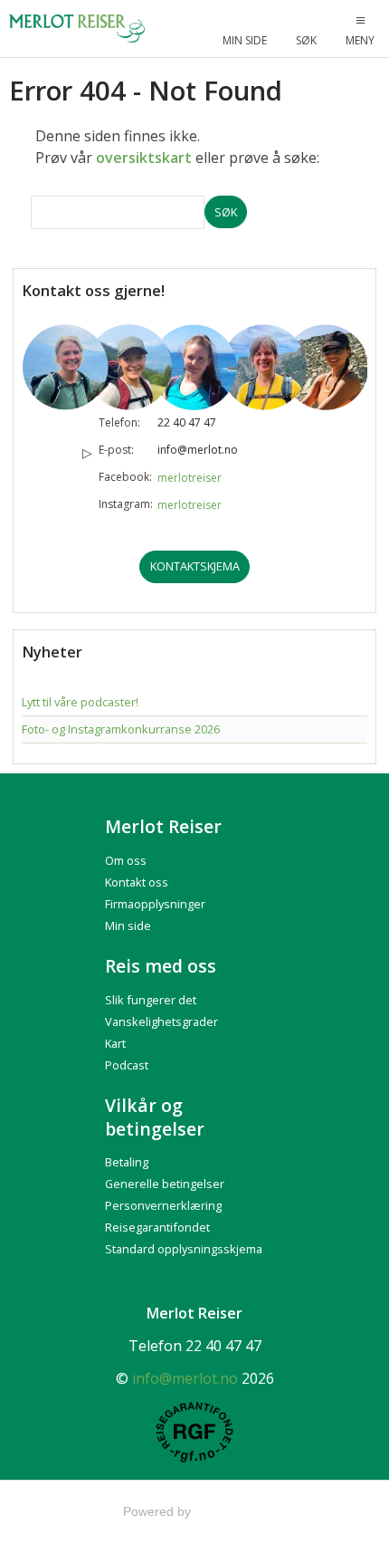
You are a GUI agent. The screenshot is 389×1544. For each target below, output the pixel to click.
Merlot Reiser (163, 826)
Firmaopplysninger (155, 904)
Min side (128, 925)
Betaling (126, 1162)
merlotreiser (189, 477)
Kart (115, 1043)
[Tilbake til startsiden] (78, 28)
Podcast (126, 1065)
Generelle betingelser (164, 1183)
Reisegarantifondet (157, 1227)
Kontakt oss (136, 882)
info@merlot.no (197, 449)
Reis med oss (160, 966)
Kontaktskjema (195, 566)
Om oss (126, 860)
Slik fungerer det (150, 1000)
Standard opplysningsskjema (183, 1249)
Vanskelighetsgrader (161, 1021)
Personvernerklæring (163, 1205)
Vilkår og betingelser (154, 1117)
